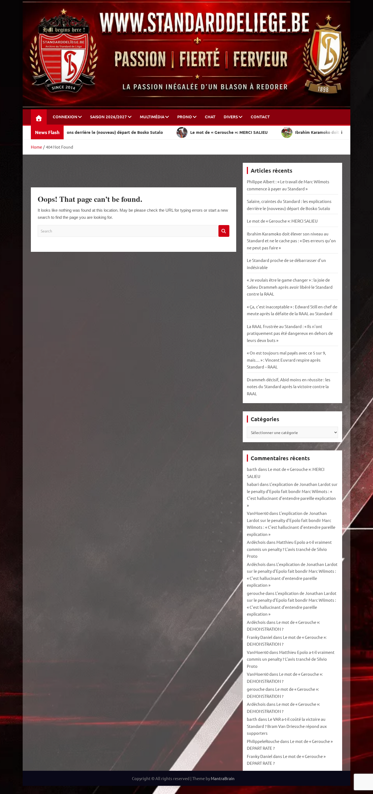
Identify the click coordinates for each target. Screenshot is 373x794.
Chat (210, 116)
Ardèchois (256, 542)
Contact (260, 116)
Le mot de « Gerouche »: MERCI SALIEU (282, 220)
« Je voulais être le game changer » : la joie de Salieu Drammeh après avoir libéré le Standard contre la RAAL (290, 286)
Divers (231, 116)
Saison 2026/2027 (108, 116)
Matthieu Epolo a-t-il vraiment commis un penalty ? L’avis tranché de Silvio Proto (289, 549)
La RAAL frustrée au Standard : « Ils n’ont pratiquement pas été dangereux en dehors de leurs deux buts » (290, 333)
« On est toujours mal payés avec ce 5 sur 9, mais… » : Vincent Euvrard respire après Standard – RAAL (286, 359)
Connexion (65, 116)
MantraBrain (223, 778)
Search (223, 231)
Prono (184, 116)
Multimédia (152, 116)
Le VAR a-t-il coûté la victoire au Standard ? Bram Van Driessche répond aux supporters (287, 726)
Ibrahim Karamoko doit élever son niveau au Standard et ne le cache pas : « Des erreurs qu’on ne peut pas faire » (291, 240)
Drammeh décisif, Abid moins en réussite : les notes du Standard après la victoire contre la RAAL (288, 386)
